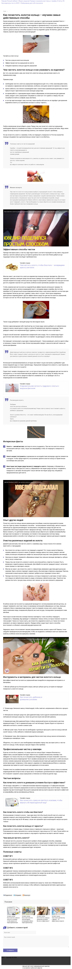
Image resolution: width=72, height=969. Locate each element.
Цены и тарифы (51, 1)
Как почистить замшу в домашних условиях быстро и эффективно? (43, 919)
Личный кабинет (12, 1)
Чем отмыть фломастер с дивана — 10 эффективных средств (58, 919)
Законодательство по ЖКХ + (10, 3)
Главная (3, 1)
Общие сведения (24, 1)
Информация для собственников (32, 3)
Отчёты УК (60, 1)
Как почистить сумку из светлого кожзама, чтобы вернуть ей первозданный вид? (13, 920)
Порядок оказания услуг (38, 1)
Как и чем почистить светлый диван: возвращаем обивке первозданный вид (27, 920)
